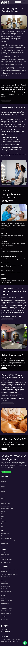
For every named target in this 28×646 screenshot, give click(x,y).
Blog (2, 489)
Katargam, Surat (4, 603)
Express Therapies (5, 557)
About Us (3, 479)
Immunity (3, 546)
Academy (3, 484)
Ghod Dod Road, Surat (6, 600)
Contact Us (18, 2)
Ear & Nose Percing (5, 506)
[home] (5, 2)
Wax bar (3, 523)
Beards (3, 511)
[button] (23, 2)
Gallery (3, 486)
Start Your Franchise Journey (7, 319)
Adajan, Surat (4, 598)
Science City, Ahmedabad (7, 610)
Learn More (4, 368)
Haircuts (3, 498)
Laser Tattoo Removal (6, 576)
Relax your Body (5, 535)
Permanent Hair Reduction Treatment (9, 569)
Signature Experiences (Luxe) (8, 540)
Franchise (3, 481)
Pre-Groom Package (6, 591)
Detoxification (4, 543)
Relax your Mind (5, 533)
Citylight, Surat (4, 619)
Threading (3, 521)
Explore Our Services (6, 100)
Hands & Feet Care (5, 503)
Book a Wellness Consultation (7, 403)
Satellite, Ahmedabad (6, 613)
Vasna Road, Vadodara (6, 608)
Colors (2, 513)
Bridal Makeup (4, 583)
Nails (2, 526)
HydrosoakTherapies (6, 562)
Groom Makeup (4, 588)
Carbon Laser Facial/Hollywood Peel (9, 574)
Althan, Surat (4, 605)
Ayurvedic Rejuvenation (6, 538)
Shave (2, 501)
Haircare (3, 516)
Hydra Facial (4, 571)
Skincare (3, 518)
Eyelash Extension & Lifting (7, 508)
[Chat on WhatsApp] (25, 643)
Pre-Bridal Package (5, 586)
